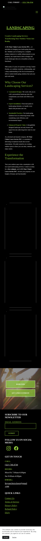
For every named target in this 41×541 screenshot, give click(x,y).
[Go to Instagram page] (8, 448)
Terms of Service (12, 502)
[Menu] (37, 12)
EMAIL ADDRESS (13, 422)
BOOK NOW (20, 384)
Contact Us (9, 498)
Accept (6, 537)
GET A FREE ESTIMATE (20, 393)
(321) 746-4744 (27, 2)
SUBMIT (11, 433)
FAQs (7, 512)
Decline (14, 537)
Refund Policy (11, 509)
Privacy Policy (11, 505)
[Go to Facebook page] (16, 448)
